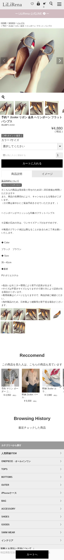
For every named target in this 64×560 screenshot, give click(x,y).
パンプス (21, 23)
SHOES (12, 23)
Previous (4, 60)
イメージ (47, 173)
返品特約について (10, 181)
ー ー (32, 13)
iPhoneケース (9, 493)
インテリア (7, 540)
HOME (3, 23)
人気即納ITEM (9, 453)
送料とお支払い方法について (16, 548)
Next (59, 60)
